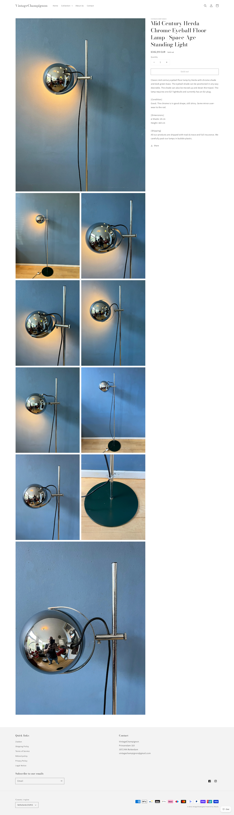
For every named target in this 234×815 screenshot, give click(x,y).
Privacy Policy (21, 761)
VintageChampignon (199, 807)
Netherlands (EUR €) (25, 805)
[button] (205, 6)
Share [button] (156, 145)
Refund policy (21, 756)
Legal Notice (20, 765)
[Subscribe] (61, 781)
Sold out (185, 71)
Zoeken (18, 741)
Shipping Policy (22, 746)
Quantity (154, 57)
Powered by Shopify (212, 807)
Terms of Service (22, 751)
